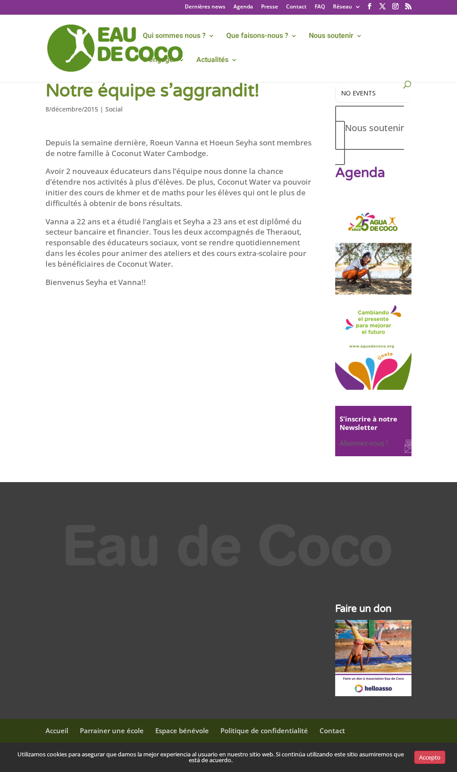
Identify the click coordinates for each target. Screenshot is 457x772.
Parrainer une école (112, 730)
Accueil (57, 730)
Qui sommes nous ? (174, 37)
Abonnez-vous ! (364, 442)
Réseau (342, 7)
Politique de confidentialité (264, 730)
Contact (296, 7)
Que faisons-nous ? (257, 37)
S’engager (159, 61)
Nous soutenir (331, 37)
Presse (269, 7)
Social (114, 109)
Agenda (243, 7)
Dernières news (205, 7)
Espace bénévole (182, 730)
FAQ (320, 7)
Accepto (429, 757)
